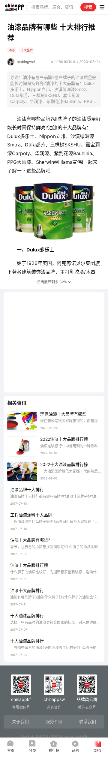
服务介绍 (54, 721)
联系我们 (87, 721)
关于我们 (20, 721)
